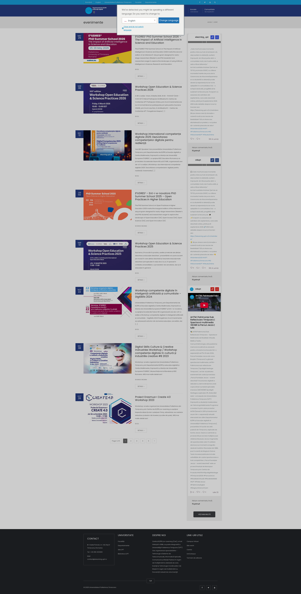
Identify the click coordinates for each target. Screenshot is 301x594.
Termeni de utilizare (194, 558)
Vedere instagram (212, 37)
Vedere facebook (212, 160)
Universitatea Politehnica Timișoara (118, 2)
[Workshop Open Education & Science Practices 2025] (107, 255)
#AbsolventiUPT (196, 135)
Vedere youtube (212, 289)
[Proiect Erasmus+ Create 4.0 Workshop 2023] (107, 408)
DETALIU (140, 76)
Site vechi (190, 545)
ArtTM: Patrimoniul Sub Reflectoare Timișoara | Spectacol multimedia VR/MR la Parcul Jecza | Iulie (202, 322)
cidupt (198, 160)
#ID (209, 132)
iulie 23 (215, 492)
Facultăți (121, 541)
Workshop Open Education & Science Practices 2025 (158, 245)
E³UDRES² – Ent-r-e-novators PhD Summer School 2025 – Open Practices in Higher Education (155, 196)
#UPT (205, 128)
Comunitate (209, 10)
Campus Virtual (192, 541)
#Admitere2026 (196, 128)
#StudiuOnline (208, 135)
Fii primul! (196, 150)
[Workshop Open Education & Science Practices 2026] (107, 98)
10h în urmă (213, 139)
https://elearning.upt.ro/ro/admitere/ (203, 237)
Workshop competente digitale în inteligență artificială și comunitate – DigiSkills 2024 (158, 293)
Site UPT (121, 550)
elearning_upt (202, 37)
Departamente (150, 2)
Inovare (194, 10)
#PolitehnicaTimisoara (199, 132)
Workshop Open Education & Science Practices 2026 (158, 88)
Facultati (138, 2)
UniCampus (191, 554)
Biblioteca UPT (123, 554)
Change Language (168, 20)
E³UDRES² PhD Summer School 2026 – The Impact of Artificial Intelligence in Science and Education (158, 40)
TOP (150, 581)
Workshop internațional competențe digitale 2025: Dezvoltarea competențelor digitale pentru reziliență (158, 138)
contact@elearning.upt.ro (97, 559)
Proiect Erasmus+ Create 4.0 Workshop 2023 (153, 398)
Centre (189, 550)
